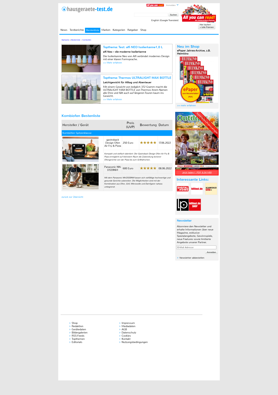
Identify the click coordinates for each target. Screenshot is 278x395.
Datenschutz (129, 332)
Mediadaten (128, 326)
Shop (143, 30)
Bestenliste (92, 30)
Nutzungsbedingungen (135, 342)
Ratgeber (132, 30)
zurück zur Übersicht (72, 196)
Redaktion (77, 326)
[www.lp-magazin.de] (183, 213)
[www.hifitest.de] (197, 197)
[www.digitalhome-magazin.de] (183, 197)
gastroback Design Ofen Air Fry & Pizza (112, 143)
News (64, 30)
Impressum (128, 323)
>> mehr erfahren (186, 105)
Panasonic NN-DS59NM (112, 168)
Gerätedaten (79, 329)
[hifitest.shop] (195, 213)
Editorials (77, 342)
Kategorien (119, 30)
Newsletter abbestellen (192, 257)
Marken (105, 30)
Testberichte (77, 30)
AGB (124, 329)
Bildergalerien (79, 332)
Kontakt (126, 339)
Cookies (126, 335)
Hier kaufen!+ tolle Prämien (207, 25)
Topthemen (78, 339)
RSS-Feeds (78, 335)
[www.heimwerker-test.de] (211, 197)
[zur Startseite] (87, 9)
